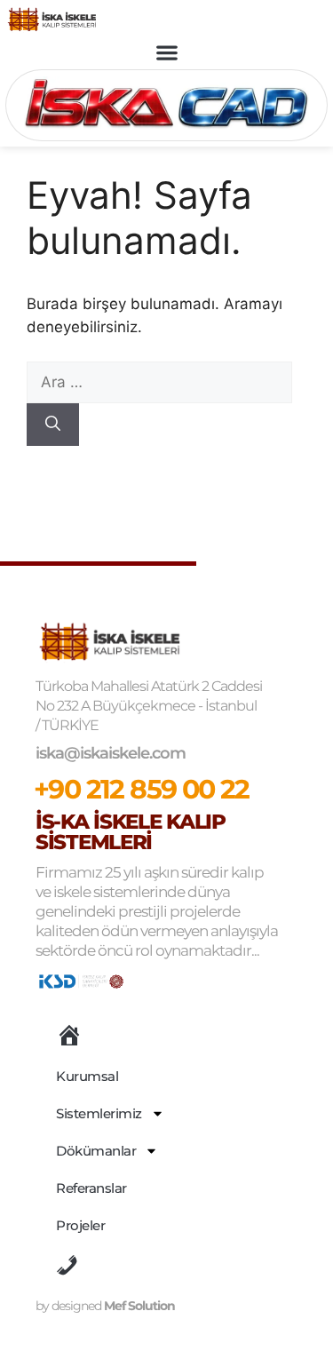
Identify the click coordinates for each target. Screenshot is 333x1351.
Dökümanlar (96, 1150)
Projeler (80, 1225)
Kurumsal (87, 1076)
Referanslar (91, 1188)
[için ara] (159, 382)
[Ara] (53, 424)
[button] (166, 52)
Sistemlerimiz (99, 1113)
